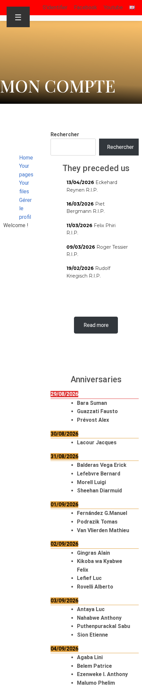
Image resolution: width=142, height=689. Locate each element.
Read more (96, 325)
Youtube (113, 7)
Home (26, 158)
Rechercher (65, 134)
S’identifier (55, 7)
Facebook (85, 7)
